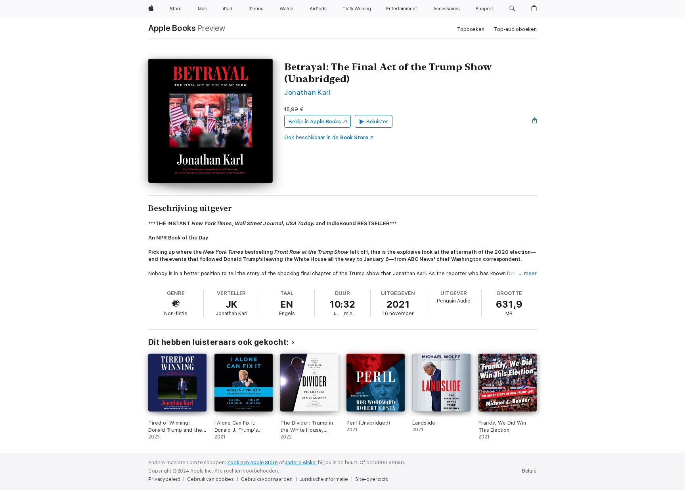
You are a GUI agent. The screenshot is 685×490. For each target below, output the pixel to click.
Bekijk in (315, 121)
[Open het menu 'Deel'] (535, 121)
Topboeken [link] (470, 29)
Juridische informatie (324, 479)
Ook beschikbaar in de (326, 137)
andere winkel (300, 462)
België (529, 471)
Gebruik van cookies (210, 479)
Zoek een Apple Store (252, 462)
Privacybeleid (164, 479)
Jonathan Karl (307, 92)
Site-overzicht (371, 479)
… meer (528, 273)
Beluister (377, 121)
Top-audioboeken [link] (515, 29)
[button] (512, 8)
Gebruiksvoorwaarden (267, 479)
